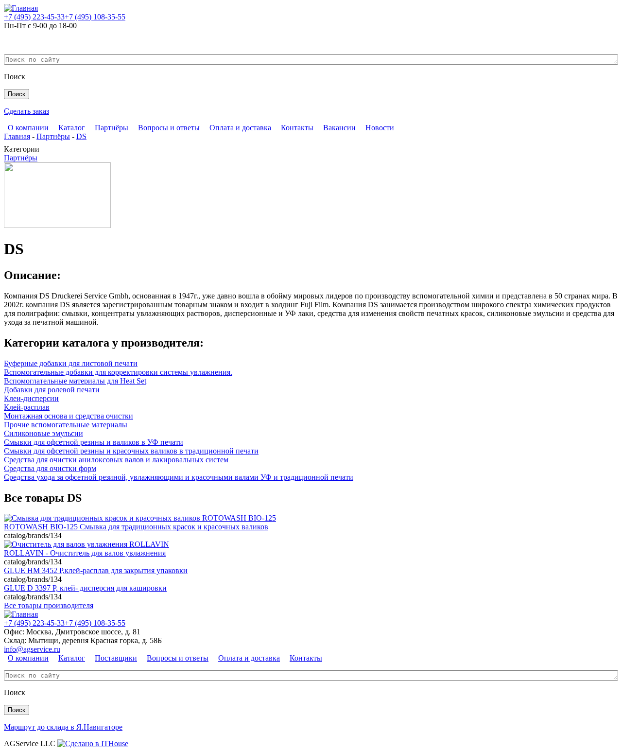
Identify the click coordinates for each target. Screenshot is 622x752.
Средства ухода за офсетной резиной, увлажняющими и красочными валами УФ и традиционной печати (178, 477)
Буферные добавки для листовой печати (71, 363)
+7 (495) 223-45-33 (34, 17)
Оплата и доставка (240, 127)
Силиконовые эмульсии (43, 433)
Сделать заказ (26, 111)
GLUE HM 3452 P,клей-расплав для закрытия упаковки (96, 570)
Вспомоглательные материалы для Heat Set (75, 381)
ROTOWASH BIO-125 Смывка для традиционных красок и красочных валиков (136, 527)
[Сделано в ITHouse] (92, 743)
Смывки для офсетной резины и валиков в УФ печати (93, 442)
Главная (17, 136)
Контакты (297, 127)
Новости (379, 127)
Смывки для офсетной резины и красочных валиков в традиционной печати (131, 451)
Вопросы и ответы (169, 127)
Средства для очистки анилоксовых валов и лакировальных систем (116, 459)
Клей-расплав (27, 407)
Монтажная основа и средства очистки (68, 416)
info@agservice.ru (32, 649)
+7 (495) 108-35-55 (95, 17)
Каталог (71, 127)
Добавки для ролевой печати (52, 389)
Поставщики (116, 658)
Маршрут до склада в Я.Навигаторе (63, 727)
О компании (28, 127)
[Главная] (21, 8)
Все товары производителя (48, 605)
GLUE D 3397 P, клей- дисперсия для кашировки (85, 588)
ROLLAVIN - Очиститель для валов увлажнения (85, 553)
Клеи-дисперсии (31, 398)
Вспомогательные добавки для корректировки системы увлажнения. (118, 372)
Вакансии (339, 127)
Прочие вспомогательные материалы (65, 424)
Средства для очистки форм (50, 468)
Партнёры (111, 127)
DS (81, 136)
